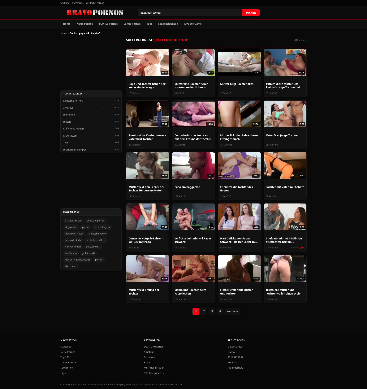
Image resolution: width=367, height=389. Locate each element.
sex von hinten (73, 246)
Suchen (251, 12)
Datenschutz (235, 346)
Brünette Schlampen (75, 149)
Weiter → (232, 311)
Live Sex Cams (192, 23)
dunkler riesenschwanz (77, 259)
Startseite (65, 346)
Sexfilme (65, 3)
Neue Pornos (85, 23)
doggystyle (71, 227)
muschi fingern (102, 227)
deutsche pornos (96, 220)
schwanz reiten (73, 220)
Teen (66, 142)
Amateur (68, 107)
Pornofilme (78, 3)
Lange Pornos (132, 23)
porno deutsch (73, 240)
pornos (99, 259)
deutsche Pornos (95, 3)
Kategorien (66, 367)
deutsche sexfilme (95, 240)
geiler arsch (88, 253)
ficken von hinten (74, 233)
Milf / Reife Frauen (73, 128)
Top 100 (64, 357)
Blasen (67, 121)
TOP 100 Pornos (108, 23)
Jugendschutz (235, 367)
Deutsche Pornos (73, 100)
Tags (149, 23)
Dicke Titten (70, 135)
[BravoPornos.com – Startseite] (96, 12)
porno (85, 227)
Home (67, 23)
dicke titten (71, 266)
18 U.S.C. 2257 (235, 357)
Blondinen (69, 114)
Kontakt (232, 362)
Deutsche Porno (97, 233)
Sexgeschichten (168, 23)
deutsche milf (93, 246)
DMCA (231, 352)
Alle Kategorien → (154, 373)
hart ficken (71, 253)
